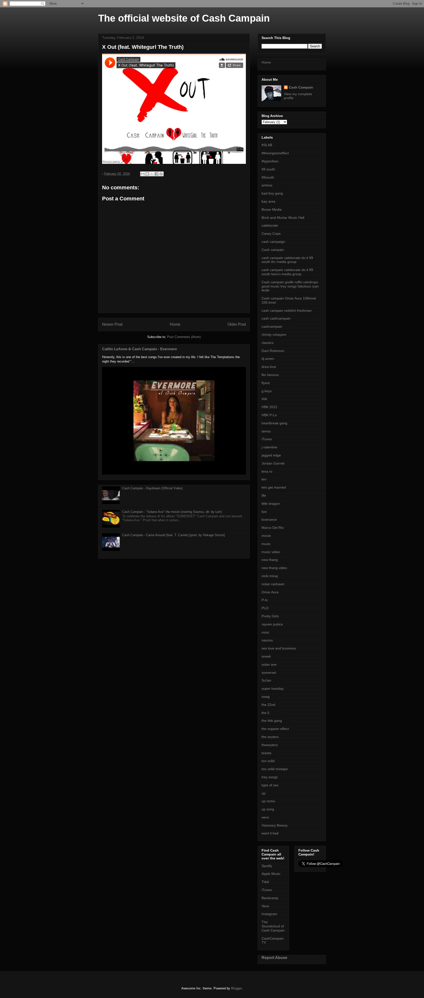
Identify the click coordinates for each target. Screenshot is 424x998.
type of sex (270, 785)
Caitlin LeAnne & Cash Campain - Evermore (139, 349)
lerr (264, 479)
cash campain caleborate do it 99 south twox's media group (287, 272)
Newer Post (112, 324)
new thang (270, 560)
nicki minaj (270, 576)
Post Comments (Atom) (184, 337)
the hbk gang (272, 721)
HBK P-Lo (269, 415)
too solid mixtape (275, 769)
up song (268, 809)
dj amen (268, 359)
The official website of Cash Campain (184, 18)
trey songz (270, 777)
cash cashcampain (276, 318)
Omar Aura (270, 592)
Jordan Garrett (273, 463)
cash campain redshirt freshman (287, 310)
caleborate (270, 225)
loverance (269, 519)
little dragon (271, 503)
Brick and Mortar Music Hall (283, 218)
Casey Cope (271, 233)
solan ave (269, 664)
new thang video (274, 568)
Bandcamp (270, 898)
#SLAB (267, 145)
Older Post (236, 324)
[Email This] (142, 173)
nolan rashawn (273, 584)
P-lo (265, 600)
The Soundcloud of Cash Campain (273, 926)
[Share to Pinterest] (161, 173)
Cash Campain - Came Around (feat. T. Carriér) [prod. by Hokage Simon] (173, 535)
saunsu (267, 640)
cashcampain (272, 326)
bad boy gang (272, 193)
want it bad (270, 833)
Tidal (265, 882)
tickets (266, 753)
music (266, 544)
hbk (264, 399)
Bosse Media (272, 209)
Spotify (267, 866)
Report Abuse (274, 957)
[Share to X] (151, 173)
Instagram (269, 914)
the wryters (270, 737)
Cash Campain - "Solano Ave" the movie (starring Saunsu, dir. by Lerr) (172, 512)
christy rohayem (274, 335)
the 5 (265, 713)
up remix (268, 801)
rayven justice (272, 624)
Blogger (236, 988)
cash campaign (273, 242)
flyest (266, 383)
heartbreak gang (274, 423)
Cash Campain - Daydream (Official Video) (152, 488)
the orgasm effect (275, 729)
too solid (268, 761)
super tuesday (273, 688)
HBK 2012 (269, 407)
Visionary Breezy (275, 825)
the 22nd (268, 705)
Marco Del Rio (273, 528)
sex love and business (279, 648)
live (264, 512)
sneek (266, 656)
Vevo (265, 906)
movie (266, 536)
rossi (265, 632)
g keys (267, 391)
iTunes (267, 439)
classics (268, 343)
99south (268, 177)
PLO (265, 608)
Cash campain (273, 250)
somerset (269, 672)
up (263, 793)
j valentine (269, 447)
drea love (269, 367)
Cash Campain (301, 87)
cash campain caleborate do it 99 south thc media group (287, 260)
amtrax (267, 185)
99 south (268, 169)
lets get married (274, 487)
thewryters (270, 745)
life (264, 495)
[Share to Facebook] (156, 173)
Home (175, 324)
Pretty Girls (270, 616)
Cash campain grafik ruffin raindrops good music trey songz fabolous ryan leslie (290, 286)
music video (271, 552)
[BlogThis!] (147, 173)
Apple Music (271, 874)
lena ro (267, 471)
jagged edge (271, 455)
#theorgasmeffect (275, 153)
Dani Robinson (273, 351)
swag (266, 697)
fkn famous (270, 375)
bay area (268, 201)
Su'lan (266, 680)
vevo (265, 817)
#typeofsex (270, 161)
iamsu (266, 431)
